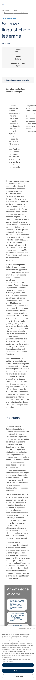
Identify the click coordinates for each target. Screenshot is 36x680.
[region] (18, 653)
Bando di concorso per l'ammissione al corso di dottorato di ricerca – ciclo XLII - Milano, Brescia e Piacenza (17, 604)
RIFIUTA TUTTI (18, 670)
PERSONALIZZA (18, 676)
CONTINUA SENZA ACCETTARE (26, 628)
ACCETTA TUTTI (18, 665)
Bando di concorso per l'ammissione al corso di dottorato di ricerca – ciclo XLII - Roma (17, 617)
